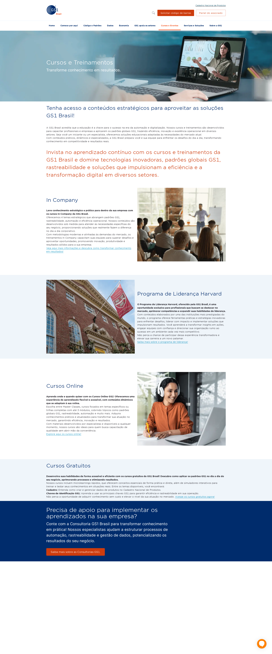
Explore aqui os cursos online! (63, 434)
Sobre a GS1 (216, 25)
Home (52, 25)
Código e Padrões (92, 25)
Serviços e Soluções (194, 25)
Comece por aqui (69, 25)
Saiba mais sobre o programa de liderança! (162, 342)
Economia (124, 25)
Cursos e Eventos (169, 25)
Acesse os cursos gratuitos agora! (195, 496)
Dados (110, 25)
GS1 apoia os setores (144, 25)
